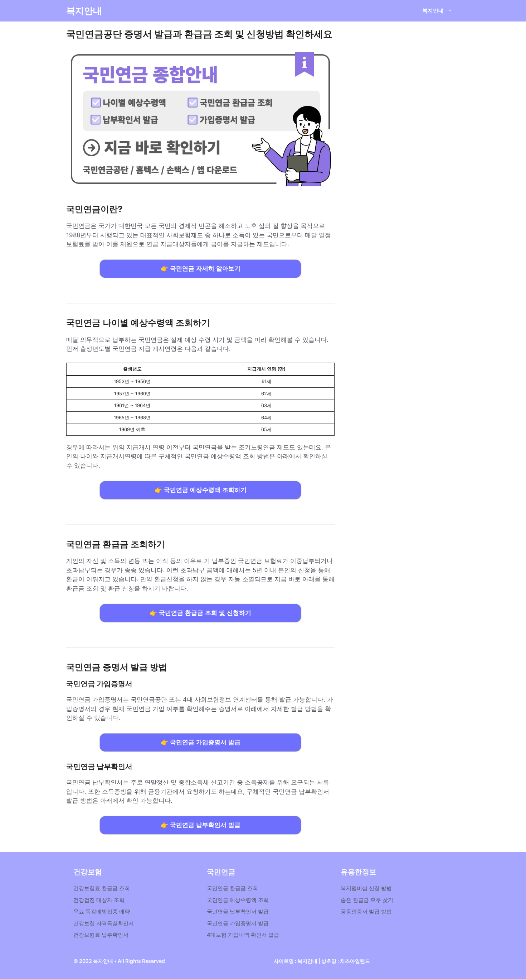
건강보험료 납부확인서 (100, 934)
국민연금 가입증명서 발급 (238, 923)
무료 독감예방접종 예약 (101, 911)
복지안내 (84, 10)
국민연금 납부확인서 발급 (238, 911)
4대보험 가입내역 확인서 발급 (243, 934)
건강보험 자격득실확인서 (103, 923)
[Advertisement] (400, 186)
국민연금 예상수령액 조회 (238, 900)
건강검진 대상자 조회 (99, 900)
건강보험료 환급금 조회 (101, 888)
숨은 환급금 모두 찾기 (367, 900)
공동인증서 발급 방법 (366, 911)
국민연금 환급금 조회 (232, 888)
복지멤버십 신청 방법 (366, 888)
